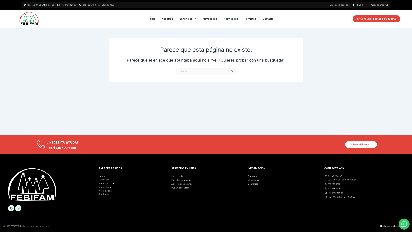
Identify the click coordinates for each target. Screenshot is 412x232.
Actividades (231, 18)
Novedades (210, 18)
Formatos (250, 18)
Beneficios (185, 18)
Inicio (152, 18)
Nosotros (167, 18)
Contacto (268, 18)
